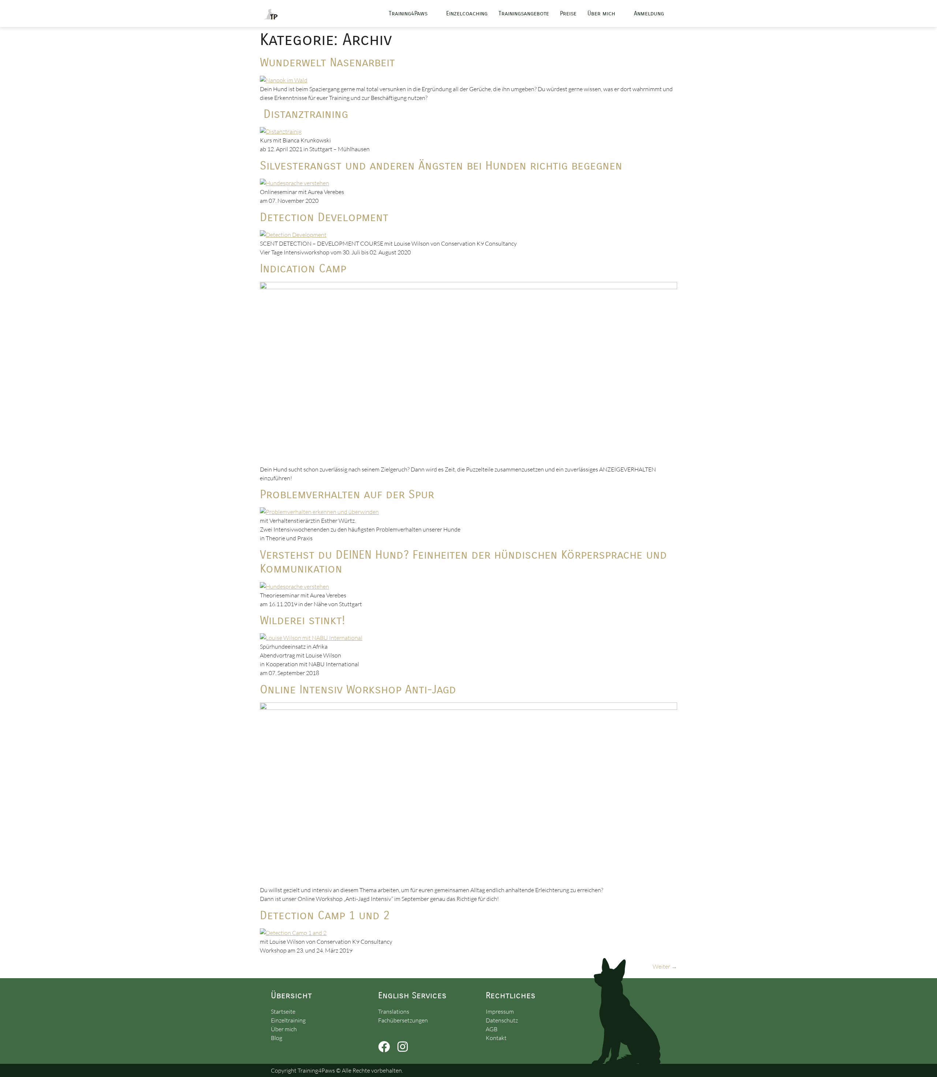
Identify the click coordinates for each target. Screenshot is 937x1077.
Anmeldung (649, 13)
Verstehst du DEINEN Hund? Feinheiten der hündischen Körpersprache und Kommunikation (463, 562)
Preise (568, 13)
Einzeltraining (288, 1020)
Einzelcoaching (467, 13)
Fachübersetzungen (403, 1020)
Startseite (283, 1011)
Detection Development (324, 217)
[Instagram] (402, 1046)
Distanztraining (304, 114)
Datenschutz (502, 1020)
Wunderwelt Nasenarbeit (327, 62)
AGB (491, 1029)
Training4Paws (408, 13)
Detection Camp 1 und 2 (324, 915)
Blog (276, 1037)
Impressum (500, 1011)
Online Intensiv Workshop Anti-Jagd (358, 689)
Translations (393, 1011)
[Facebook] (383, 1046)
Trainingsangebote (524, 13)
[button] (412, 13)
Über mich (601, 13)
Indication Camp (303, 268)
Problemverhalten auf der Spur (347, 494)
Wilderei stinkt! (302, 620)
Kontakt (496, 1037)
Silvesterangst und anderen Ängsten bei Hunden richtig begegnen (441, 166)
